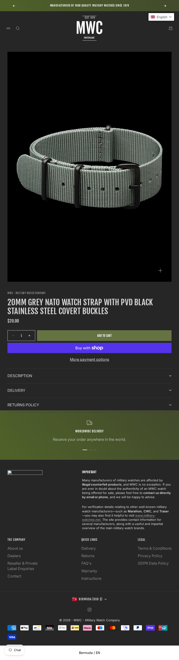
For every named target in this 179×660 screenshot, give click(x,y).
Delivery (88, 548)
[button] (161, 17)
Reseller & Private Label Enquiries (22, 566)
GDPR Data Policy (153, 563)
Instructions (91, 578)
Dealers (14, 555)
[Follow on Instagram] (89, 609)
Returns (87, 555)
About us (15, 548)
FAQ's (86, 563)
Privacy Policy (150, 555)
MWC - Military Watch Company (26, 293)
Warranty (89, 571)
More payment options (89, 359)
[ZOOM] (160, 270)
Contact (14, 576)
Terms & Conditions (155, 548)
